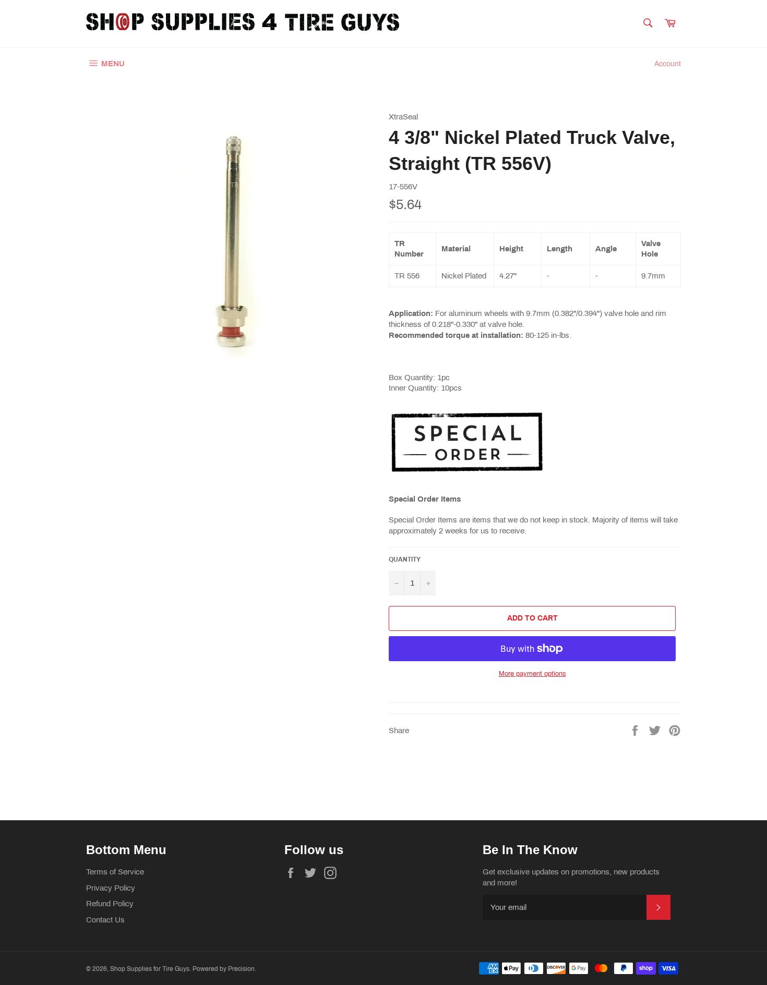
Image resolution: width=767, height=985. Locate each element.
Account (667, 64)
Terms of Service (115, 872)
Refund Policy (110, 903)
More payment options (532, 673)
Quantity (405, 559)
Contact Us (105, 920)
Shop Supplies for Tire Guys (149, 968)
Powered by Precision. (224, 968)
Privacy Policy (110, 888)
